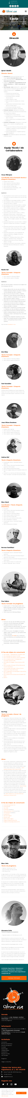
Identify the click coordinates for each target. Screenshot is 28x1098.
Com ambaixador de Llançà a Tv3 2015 (12, 656)
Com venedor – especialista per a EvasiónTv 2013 (14, 654)
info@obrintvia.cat (14, 3)
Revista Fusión (7, 817)
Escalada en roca (11, 324)
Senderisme (4, 1052)
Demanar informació (14, 978)
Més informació (5, 1096)
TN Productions (7, 812)
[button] (26, 11)
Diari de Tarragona (8, 815)
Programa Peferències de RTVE (10, 820)
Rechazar (24, 1092)
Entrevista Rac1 (7, 806)
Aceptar (18, 1092)
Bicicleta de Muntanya (6, 1043)
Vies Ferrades (4, 1055)
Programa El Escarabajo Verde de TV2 (12, 821)
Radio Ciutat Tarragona (8, 818)
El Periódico (6, 809)
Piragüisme (4, 1058)
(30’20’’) (5, 677)
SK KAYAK (14, 635)
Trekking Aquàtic (5, 1050)
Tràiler (25, 786)
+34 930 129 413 (14, 1)
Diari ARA (6, 808)
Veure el (21, 786)
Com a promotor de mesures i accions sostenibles (14, 657)
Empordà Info (6, 814)
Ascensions (4, 1042)
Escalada (3, 1047)
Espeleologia (4, 1048)
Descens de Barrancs (6, 1045)
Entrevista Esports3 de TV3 (9, 805)
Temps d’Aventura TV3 (8, 811)
